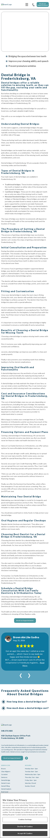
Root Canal (4, 792)
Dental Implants (6, 789)
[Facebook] (26, 758)
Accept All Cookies (25, 833)
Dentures (4, 777)
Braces (3, 769)
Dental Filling (5, 786)
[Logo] (10, 4)
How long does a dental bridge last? (27, 701)
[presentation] (21, 674)
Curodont (4, 774)
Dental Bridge (5, 780)
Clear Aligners (5, 771)
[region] (25, 815)
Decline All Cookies (25, 826)
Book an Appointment (43, 4)
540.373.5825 (33, 4)
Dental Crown (5, 783)
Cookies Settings (25, 819)
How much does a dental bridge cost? (28, 708)
